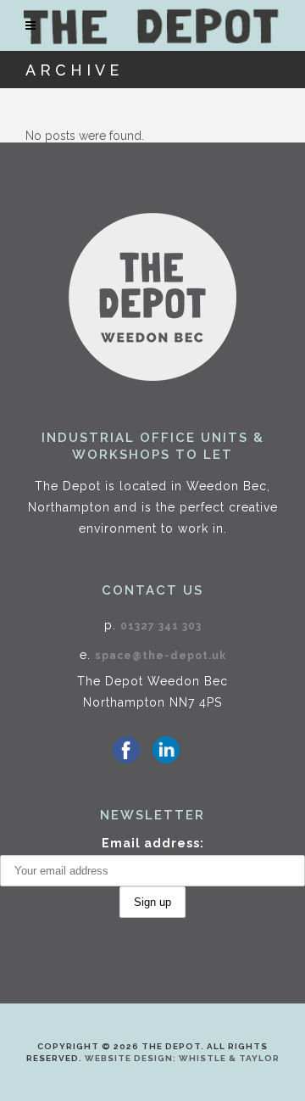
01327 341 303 (161, 626)
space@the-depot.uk (160, 656)
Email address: (153, 843)
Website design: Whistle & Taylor (182, 1058)
